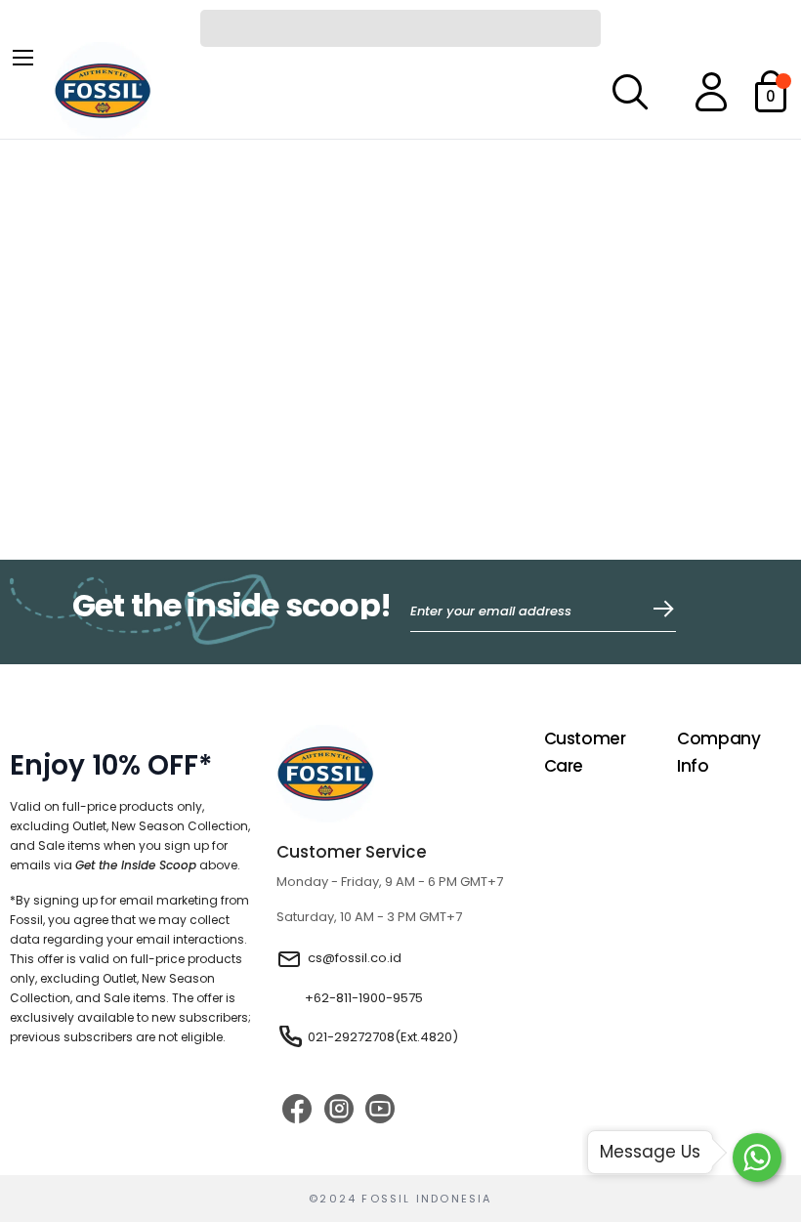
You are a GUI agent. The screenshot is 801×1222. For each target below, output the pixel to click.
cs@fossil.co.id (354, 957)
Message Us (650, 1151)
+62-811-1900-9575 (364, 998)
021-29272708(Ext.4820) (383, 1037)
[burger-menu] (21, 55)
